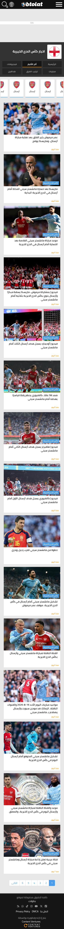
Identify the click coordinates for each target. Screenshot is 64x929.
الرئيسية (52, 64)
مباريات (52, 71)
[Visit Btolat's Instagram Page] (31, 906)
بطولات (32, 901)
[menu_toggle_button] (59, 4)
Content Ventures (31, 921)
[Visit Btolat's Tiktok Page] (27, 906)
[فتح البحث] (5, 4)
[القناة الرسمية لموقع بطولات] (23, 906)
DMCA (35, 911)
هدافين (12, 71)
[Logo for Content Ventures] (32, 925)
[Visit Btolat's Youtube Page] (36, 906)
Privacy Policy (23, 911)
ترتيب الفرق (32, 71)
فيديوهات (12, 64)
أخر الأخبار (32, 64)
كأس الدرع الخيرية (51, 131)
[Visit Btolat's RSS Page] (18, 906)
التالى (14, 883)
